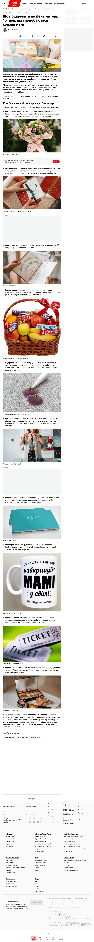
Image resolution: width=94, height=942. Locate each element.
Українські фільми (40, 862)
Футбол (37, 884)
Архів (79, 816)
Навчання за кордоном (71, 870)
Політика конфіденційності (68, 804)
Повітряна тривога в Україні (43, 844)
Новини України (10, 839)
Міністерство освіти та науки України (75, 860)
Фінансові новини (11, 865)
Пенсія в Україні (10, 872)
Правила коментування (69, 823)
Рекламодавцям (52, 819)
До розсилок (37, 902)
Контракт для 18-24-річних (72, 844)
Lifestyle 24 (6, 9)
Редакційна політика (54, 810)
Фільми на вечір (40, 865)
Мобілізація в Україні (71, 834)
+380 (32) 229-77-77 (60, 915)
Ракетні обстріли (40, 836)
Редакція (50, 807)
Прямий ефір (10, 841)
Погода (8, 849)
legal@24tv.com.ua (70, 917)
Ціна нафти (9, 860)
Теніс (36, 886)
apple (64, 925)
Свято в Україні (36, 3)
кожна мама (19, 85)
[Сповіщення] (90, 3)
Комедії (37, 867)
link (26, 818)
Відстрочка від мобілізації (72, 846)
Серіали (37, 870)
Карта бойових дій (40, 839)
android (54, 925)
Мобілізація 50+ (68, 839)
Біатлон (37, 889)
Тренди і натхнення (11, 886)
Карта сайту (81, 819)
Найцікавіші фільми (41, 860)
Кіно (36, 858)
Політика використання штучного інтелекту (68, 809)
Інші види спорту (40, 891)
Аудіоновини (9, 846)
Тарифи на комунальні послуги (15, 867)
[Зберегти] (55, 35)
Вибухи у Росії (39, 849)
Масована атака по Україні (43, 846)
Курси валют (9, 862)
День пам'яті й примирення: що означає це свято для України (30, 97)
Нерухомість (10, 879)
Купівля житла (10, 884)
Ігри (79, 822)
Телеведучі (51, 816)
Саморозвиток (68, 867)
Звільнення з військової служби (73, 836)
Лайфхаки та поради (17, 9)
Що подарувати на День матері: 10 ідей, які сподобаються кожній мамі (42, 9)
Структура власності (83, 813)
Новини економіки (12, 858)
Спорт (37, 879)
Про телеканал (52, 813)
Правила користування (54, 822)
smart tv (75, 925)
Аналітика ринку (11, 881)
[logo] (14, 3)
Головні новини (10, 836)
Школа (66, 862)
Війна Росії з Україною (43, 834)
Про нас (50, 803)
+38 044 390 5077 (31, 807)
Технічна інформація (84, 803)
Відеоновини (10, 844)
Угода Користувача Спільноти (68, 819)
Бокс (36, 881)
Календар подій (60, 3)
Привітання (48, 3)
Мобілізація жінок (69, 841)
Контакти (80, 807)
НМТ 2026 (67, 865)
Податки (8, 870)
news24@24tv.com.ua (10, 807)
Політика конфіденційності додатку (68, 815)
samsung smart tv (86, 925)
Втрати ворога (39, 851)
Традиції (25, 3)
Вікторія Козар (13, 29)
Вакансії (80, 810)
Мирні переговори (40, 841)
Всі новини (9, 834)
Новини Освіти (69, 858)
